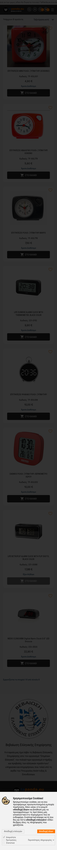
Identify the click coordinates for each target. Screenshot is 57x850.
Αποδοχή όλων (46, 831)
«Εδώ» (50, 820)
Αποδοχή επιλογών (13, 831)
